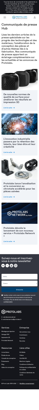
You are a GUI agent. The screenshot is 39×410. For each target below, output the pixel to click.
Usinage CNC (5, 334)
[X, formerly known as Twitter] (8, 266)
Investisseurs (23, 335)
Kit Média (22, 352)
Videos (22, 355)
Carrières (22, 338)
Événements (5, 361)
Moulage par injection (8, 331)
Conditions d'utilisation (26, 364)
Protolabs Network (7, 340)
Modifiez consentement (27, 383)
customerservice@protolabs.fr (12, 319)
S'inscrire (19, 290)
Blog (3, 364)
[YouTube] (12, 266)
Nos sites (22, 341)
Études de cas (6, 355)
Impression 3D (6, 337)
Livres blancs (5, 352)
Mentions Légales (25, 361)
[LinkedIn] (3, 266)
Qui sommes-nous (25, 332)
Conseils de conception (9, 358)
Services (5, 328)
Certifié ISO (23, 358)
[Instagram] (16, 266)
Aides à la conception (8, 367)
